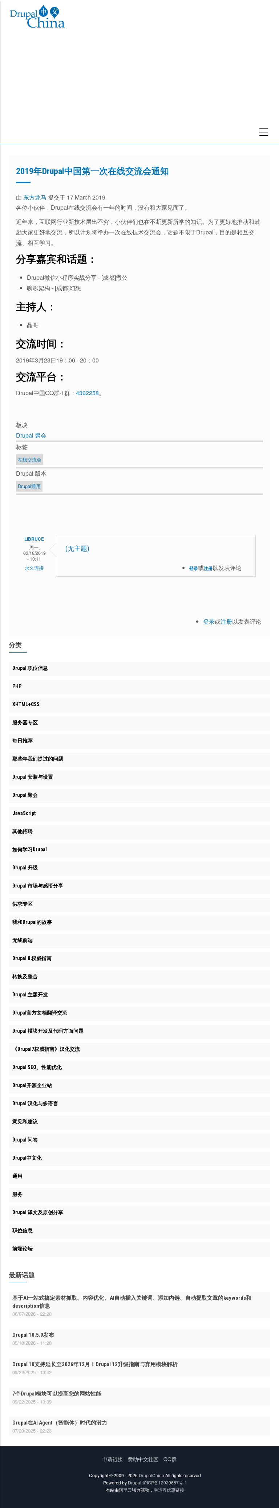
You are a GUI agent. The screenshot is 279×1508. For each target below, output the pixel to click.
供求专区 (22, 904)
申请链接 (112, 1459)
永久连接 (34, 568)
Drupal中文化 (27, 1158)
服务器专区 (25, 722)
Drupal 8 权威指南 (32, 958)
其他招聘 (22, 831)
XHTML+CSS (26, 704)
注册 (208, 568)
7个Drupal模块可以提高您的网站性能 (56, 1393)
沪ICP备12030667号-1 (164, 1482)
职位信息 (22, 1230)
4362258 (87, 393)
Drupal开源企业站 (32, 1085)
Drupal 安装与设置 (32, 777)
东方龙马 (34, 197)
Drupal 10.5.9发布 (33, 1335)
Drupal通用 (29, 486)
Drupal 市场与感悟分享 (37, 886)
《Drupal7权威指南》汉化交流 (46, 1049)
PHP (16, 686)
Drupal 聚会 (31, 435)
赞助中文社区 (143, 1459)
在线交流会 (29, 459)
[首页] (37, 17)
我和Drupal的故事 (32, 922)
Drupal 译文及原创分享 (37, 1212)
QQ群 (170, 1459)
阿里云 (125, 1490)
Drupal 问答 (25, 1140)
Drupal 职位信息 (30, 668)
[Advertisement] (139, 89)
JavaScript (24, 813)
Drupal (134, 1482)
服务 (17, 1194)
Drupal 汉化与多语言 (35, 1103)
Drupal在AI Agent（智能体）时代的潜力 (59, 1422)
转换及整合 (25, 976)
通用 (17, 1176)
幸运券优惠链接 (169, 1490)
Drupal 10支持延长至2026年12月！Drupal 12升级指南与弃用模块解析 (95, 1364)
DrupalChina (151, 1475)
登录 (193, 568)
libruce (34, 539)
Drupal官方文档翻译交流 (39, 1013)
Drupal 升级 (25, 867)
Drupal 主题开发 (30, 994)
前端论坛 (22, 1248)
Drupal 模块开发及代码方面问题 (48, 1031)
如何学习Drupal (29, 849)
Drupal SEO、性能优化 (37, 1067)
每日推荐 (22, 740)
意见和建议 (25, 1121)
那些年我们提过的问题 (37, 759)
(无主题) (77, 548)
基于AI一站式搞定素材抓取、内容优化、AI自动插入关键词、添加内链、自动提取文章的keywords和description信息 (131, 1302)
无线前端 (22, 940)
